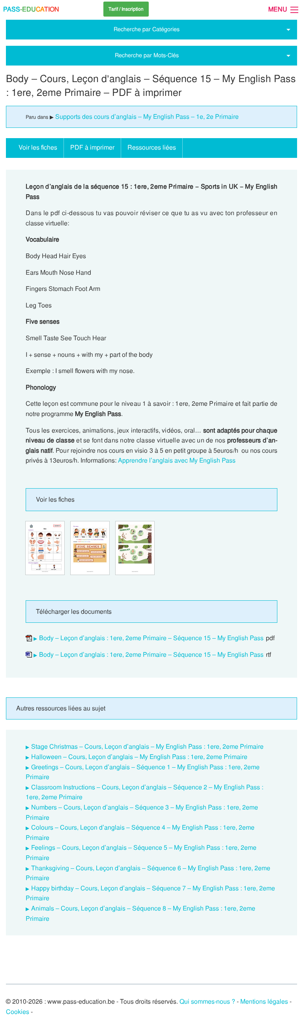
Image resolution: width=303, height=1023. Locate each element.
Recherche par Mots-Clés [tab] (147, 55)
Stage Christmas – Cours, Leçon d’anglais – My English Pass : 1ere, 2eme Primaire (147, 746)
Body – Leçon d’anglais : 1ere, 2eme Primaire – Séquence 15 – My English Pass (151, 638)
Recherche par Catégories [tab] (147, 29)
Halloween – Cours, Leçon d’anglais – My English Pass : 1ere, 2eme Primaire (139, 757)
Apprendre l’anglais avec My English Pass (177, 460)
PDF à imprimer (92, 147)
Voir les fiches (38, 147)
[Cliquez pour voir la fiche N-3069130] (45, 548)
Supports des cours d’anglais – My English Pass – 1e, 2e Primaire (147, 116)
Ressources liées (151, 147)
